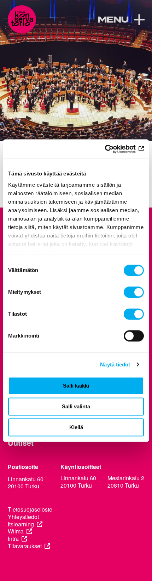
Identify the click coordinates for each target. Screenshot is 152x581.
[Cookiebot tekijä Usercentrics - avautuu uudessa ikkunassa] (113, 149)
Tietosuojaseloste (30, 509)
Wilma (16, 531)
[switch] (134, 292)
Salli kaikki (76, 386)
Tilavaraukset (25, 546)
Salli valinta (76, 406)
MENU (113, 20)
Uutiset (21, 443)
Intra (13, 539)
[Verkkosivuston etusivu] (22, 19)
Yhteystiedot (23, 517)
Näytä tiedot (115, 364)
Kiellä (76, 427)
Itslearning (21, 524)
